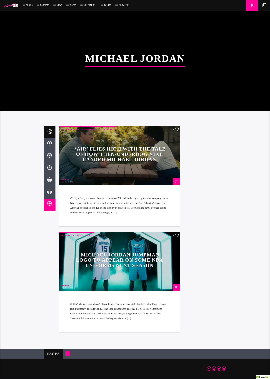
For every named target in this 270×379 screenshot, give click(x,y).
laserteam (65, 180)
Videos (73, 5)
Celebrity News (69, 129)
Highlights (109, 129)
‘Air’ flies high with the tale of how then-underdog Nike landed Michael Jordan (120, 154)
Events (107, 5)
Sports (89, 235)
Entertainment (91, 129)
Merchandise (90, 5)
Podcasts (44, 5)
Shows (29, 5)
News (59, 5)
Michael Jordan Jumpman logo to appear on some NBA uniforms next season (119, 260)
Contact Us (124, 5)
